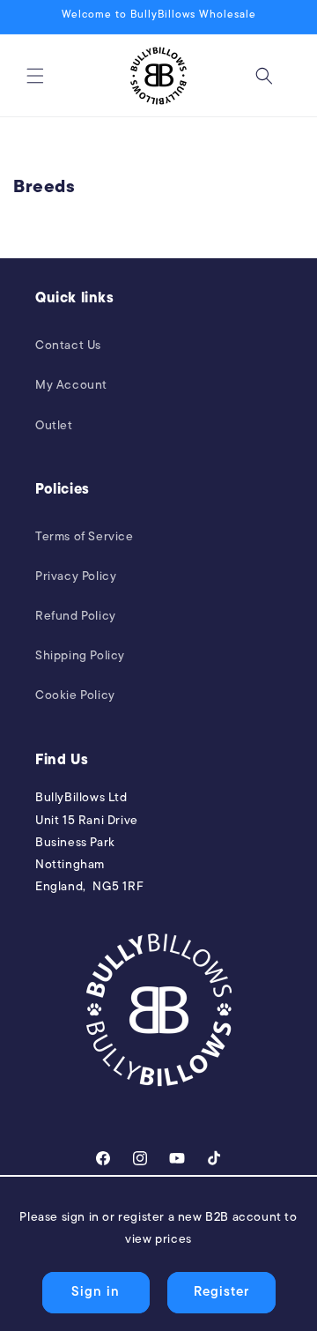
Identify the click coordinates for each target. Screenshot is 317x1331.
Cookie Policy (75, 696)
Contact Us (68, 346)
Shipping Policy (80, 656)
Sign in (95, 1292)
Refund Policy (75, 616)
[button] (35, 75)
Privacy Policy (75, 577)
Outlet (54, 426)
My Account (71, 385)
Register (221, 1292)
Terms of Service (84, 537)
